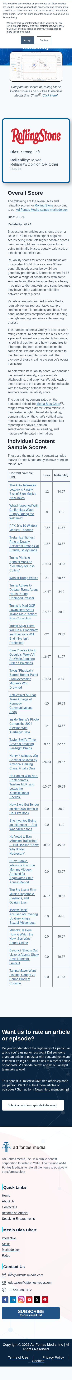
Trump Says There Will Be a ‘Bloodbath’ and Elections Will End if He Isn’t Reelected (23, 634)
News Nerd (43, 1089)
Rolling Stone (44, 205)
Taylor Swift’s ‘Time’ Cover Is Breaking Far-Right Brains (22, 744)
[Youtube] (29, 1299)
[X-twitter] (37, 1299)
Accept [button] (27, 40)
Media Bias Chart (48, 403)
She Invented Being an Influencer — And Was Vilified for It (23, 825)
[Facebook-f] (5, 1299)
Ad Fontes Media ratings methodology (41, 209)
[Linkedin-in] (13, 1299)
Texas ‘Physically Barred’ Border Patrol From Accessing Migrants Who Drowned (23, 679)
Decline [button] (44, 40)
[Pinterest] (45, 1299)
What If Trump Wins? (23, 578)
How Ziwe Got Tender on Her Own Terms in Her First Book (24, 809)
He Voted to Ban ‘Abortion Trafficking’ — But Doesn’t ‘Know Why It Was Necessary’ (24, 845)
